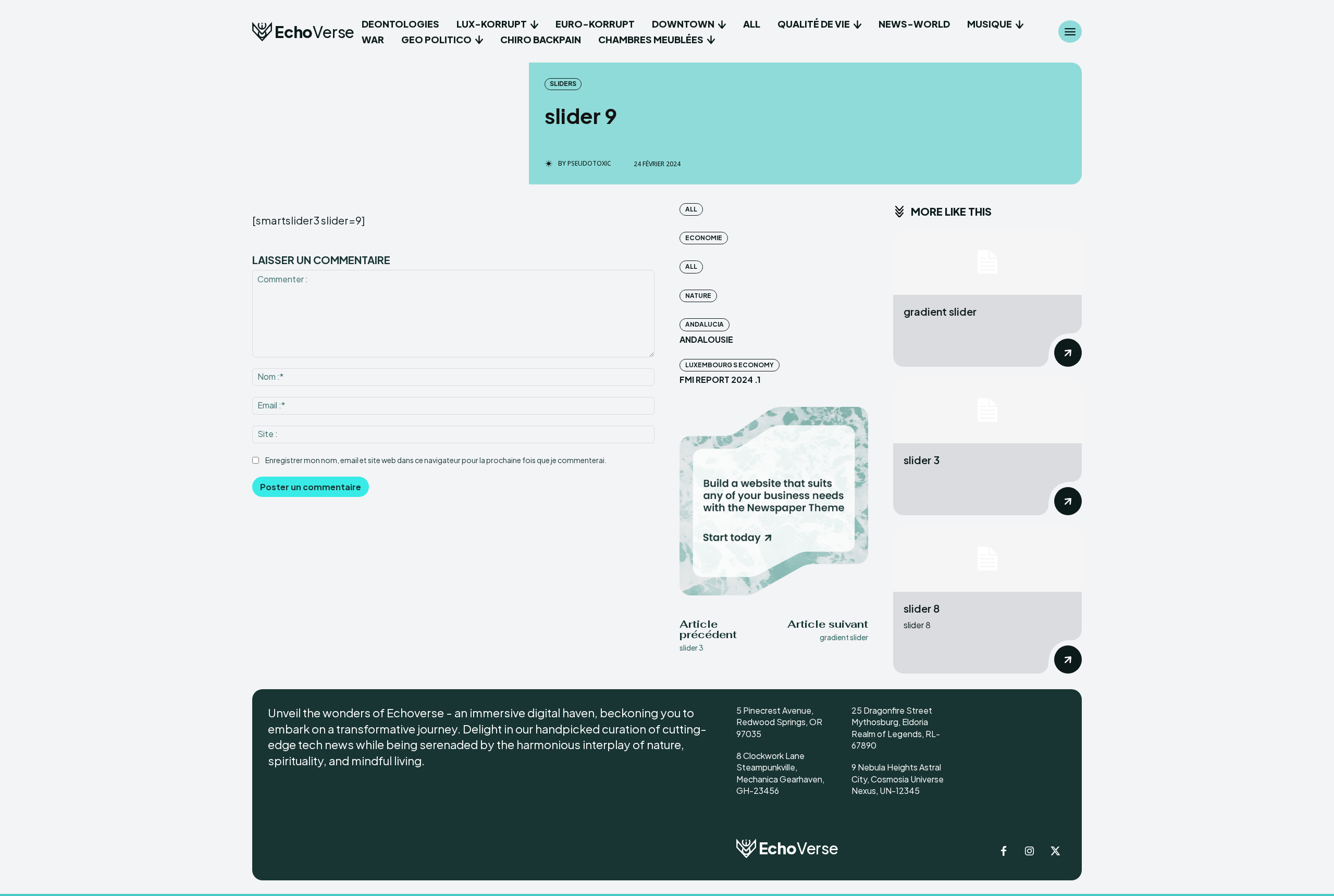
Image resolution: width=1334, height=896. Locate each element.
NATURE (698, 296)
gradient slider (844, 637)
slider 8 (922, 608)
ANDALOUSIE (706, 339)
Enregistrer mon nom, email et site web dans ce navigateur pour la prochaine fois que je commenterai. (436, 460)
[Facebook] (1003, 851)
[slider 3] (987, 410)
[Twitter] (1055, 851)
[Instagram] (1029, 851)
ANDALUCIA (704, 324)
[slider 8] (987, 559)
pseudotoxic (589, 163)
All (691, 209)
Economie (703, 238)
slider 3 (691, 647)
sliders (563, 84)
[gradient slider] (987, 262)
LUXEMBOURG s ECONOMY (729, 365)
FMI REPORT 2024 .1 (720, 379)
